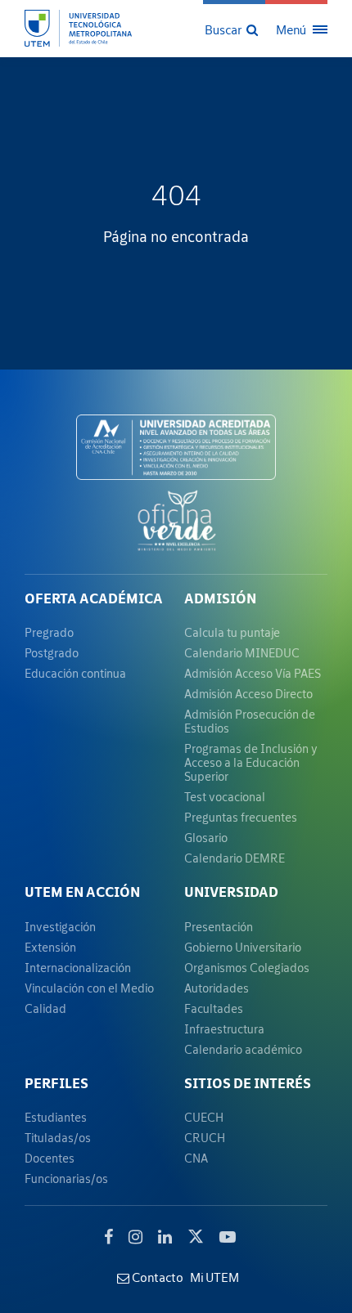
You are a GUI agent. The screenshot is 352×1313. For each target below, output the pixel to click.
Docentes (49, 1158)
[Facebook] (108, 1237)
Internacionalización (78, 968)
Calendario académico (243, 1049)
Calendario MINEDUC (242, 653)
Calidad (45, 1008)
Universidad (231, 892)
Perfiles (56, 1083)
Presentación (218, 927)
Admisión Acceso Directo (248, 694)
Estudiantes (56, 1117)
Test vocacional (224, 797)
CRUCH (204, 1138)
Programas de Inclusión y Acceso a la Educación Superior (251, 762)
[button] (232, 28)
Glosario (206, 838)
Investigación (60, 927)
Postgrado (52, 653)
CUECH (203, 1117)
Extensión (50, 947)
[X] (195, 1234)
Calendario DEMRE (234, 858)
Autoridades (216, 988)
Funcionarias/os (66, 1178)
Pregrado (49, 632)
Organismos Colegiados (246, 968)
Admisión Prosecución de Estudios (249, 721)
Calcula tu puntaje (232, 632)
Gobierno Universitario (242, 947)
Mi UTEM (214, 1277)
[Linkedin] (165, 1237)
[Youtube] (227, 1237)
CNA (196, 1158)
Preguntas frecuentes (240, 817)
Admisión (220, 598)
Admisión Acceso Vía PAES (252, 673)
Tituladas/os (58, 1138)
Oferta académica (94, 598)
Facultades (213, 1008)
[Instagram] (135, 1237)
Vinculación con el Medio (89, 988)
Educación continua (75, 673)
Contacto (156, 1277)
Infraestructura (224, 1029)
